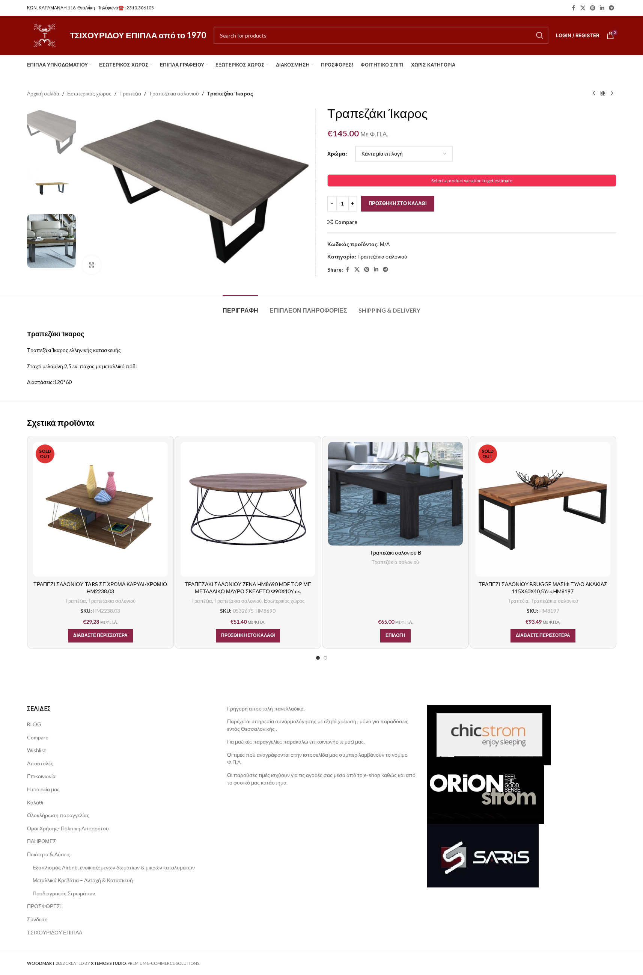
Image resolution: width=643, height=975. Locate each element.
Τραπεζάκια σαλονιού (174, 93)
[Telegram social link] (611, 8)
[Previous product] (593, 93)
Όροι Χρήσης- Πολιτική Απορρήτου (68, 828)
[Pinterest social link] (593, 8)
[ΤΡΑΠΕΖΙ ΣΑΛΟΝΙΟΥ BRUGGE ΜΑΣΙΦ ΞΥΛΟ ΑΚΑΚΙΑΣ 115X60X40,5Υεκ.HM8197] (543, 509)
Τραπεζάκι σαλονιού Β (395, 552)
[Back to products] (602, 93)
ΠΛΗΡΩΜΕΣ (41, 841)
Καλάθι (35, 802)
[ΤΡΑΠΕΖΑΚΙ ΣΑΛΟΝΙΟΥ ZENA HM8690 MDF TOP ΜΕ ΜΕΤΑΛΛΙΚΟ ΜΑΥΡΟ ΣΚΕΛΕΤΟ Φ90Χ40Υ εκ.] (248, 509)
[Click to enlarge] (91, 264)
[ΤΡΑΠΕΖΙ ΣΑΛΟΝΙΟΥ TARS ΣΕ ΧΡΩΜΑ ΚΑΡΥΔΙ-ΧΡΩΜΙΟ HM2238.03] (100, 509)
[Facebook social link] (573, 8)
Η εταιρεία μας (43, 789)
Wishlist (36, 750)
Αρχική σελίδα (43, 93)
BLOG (34, 724)
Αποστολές (40, 763)
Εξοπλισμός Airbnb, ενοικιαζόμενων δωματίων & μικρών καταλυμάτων (114, 867)
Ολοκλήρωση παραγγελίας (58, 815)
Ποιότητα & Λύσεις (48, 854)
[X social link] (583, 8)
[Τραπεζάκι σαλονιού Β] (395, 493)
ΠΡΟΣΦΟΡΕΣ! (44, 906)
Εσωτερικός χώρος (89, 93)
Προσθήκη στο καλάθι (398, 203)
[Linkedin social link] (602, 8)
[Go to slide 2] (325, 658)
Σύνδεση (37, 919)
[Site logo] (44, 35)
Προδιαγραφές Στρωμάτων (64, 893)
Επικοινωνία (41, 776)
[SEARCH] (539, 35)
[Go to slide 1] (318, 658)
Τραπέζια (130, 93)
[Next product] (611, 93)
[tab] (240, 306)
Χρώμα (336, 153)
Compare (37, 737)
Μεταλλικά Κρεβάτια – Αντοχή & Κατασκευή (83, 880)
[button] (248, 635)
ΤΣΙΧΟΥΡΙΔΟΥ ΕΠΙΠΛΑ (54, 932)
